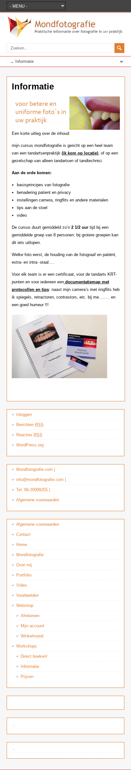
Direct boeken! (34, 656)
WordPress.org (30, 445)
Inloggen (24, 414)
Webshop (24, 605)
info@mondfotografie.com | (41, 479)
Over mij (24, 565)
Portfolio (23, 575)
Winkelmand (32, 636)
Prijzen (27, 676)
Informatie (30, 666)
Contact (23, 534)
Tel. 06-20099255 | (33, 489)
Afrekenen (30, 615)
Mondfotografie (30, 554)
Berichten (30, 424)
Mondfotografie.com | (35, 469)
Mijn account (32, 625)
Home (21, 544)
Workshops (26, 646)
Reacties (29, 434)
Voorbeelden (27, 595)
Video (21, 585)
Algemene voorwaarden (37, 499)
